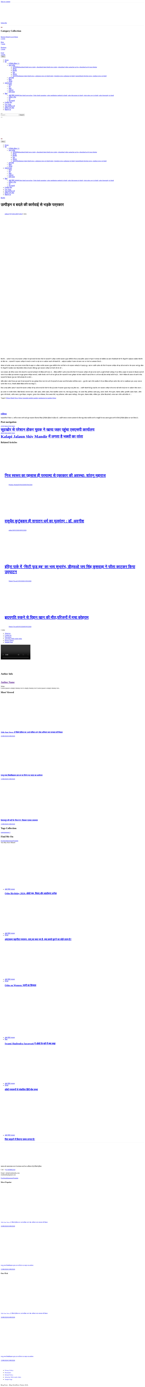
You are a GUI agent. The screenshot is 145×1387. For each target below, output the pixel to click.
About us (7, 633)
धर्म (9, 99)
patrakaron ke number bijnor (47, 398)
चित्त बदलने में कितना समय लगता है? (20, 1139)
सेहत (10, 88)
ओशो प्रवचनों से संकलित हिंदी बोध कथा (21, 1089)
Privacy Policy (9, 640)
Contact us (8, 635)
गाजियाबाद (55, 67)
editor (6, 214)
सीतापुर (15, 74)
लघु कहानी (12, 101)
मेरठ (14, 72)
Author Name (8, 682)
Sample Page (9, 642)
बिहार (10, 79)
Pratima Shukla (13, 485)
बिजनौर (15, 70)
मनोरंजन (11, 90)
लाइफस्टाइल (8, 83)
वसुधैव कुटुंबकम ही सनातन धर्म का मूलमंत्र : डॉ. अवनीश (44, 521)
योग (10, 86)
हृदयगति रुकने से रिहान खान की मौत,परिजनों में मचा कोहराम (47, 617)
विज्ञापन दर (8, 109)
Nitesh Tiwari (13, 581)
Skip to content (5, 1)
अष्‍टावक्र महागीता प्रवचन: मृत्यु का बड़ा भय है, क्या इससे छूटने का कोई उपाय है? (38, 939)
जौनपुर (14, 69)
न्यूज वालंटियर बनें (10, 106)
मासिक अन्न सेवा (9, 108)
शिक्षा (6, 93)
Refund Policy (9, 1375)
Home (7, 60)
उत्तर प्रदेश (12, 65)
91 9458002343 (10, 1169)
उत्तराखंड (11, 78)
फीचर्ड (10, 81)
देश (6, 62)
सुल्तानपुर (60, 76)
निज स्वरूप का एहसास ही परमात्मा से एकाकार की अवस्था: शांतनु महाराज (55, 475)
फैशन (10, 85)
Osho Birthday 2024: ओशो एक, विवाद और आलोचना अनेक (31, 893)
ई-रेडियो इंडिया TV (14, 63)
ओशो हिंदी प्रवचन (61, 95)
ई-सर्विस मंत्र (8, 102)
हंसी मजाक (12, 92)
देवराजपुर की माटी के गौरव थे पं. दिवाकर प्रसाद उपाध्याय (19, 820)
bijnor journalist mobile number (28, 398)
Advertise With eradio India (13, 638)
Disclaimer (8, 637)
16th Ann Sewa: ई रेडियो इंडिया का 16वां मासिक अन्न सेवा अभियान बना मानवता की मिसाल (32, 732)
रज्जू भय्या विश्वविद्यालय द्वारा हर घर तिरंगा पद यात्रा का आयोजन (22, 775)
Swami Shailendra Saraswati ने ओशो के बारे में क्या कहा (30, 1043)
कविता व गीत (12, 97)
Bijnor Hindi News (12, 398)
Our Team (8, 104)
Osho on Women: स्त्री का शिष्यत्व (20, 985)
